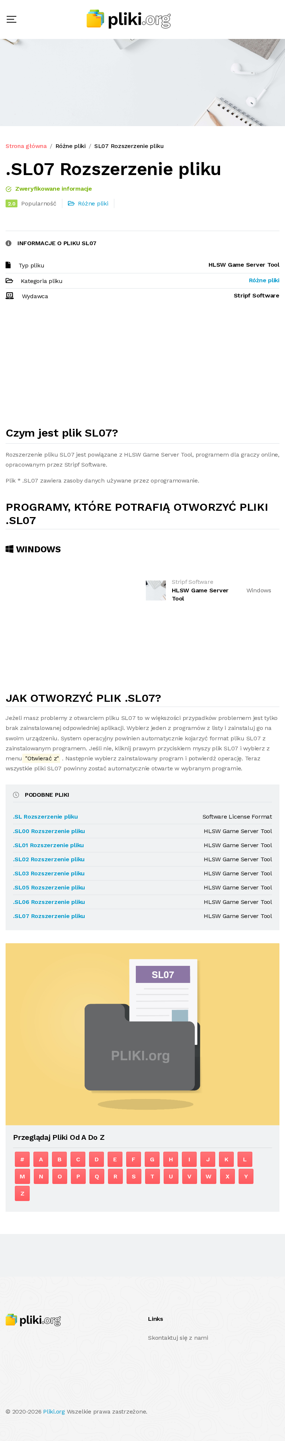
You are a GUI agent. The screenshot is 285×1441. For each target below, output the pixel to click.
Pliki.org (54, 1411)
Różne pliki (70, 145)
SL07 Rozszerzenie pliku (128, 145)
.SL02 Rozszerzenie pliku (49, 859)
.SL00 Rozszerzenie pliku (49, 831)
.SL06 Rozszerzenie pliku (49, 901)
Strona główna (26, 145)
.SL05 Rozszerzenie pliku (49, 887)
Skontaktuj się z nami (178, 1337)
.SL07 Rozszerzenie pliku (49, 915)
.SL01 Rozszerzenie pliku (48, 845)
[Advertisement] (142, 367)
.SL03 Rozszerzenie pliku (49, 873)
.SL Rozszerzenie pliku (45, 816)
